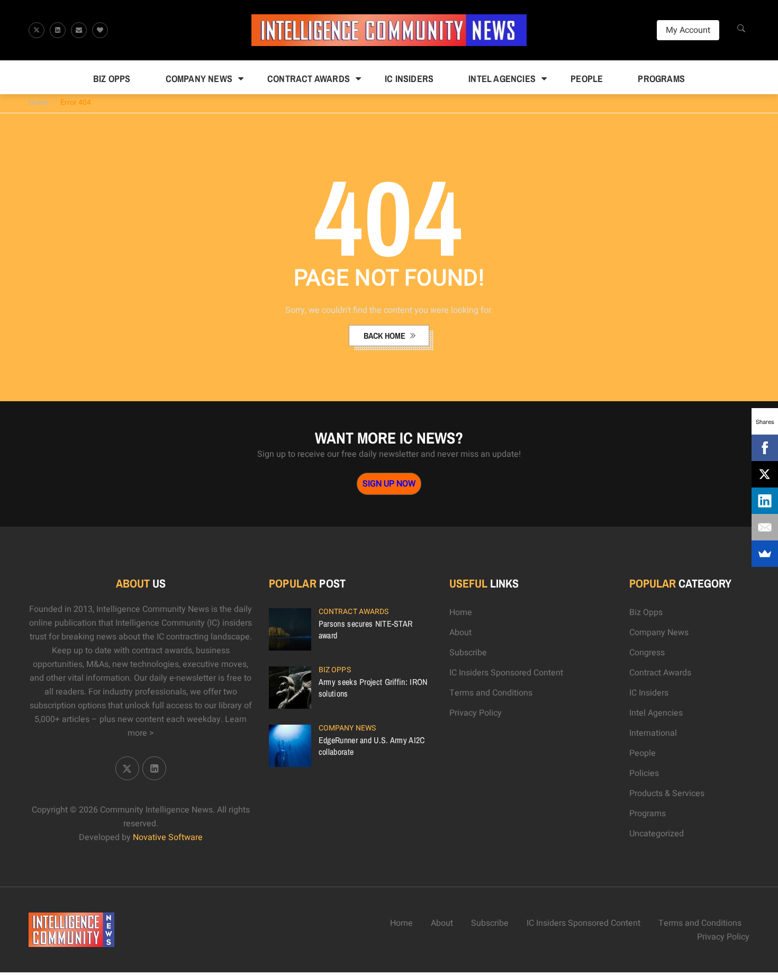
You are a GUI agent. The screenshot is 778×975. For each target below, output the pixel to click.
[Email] (765, 527)
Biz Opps (112, 78)
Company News (199, 78)
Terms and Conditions (490, 693)
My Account (688, 30)
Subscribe (468, 652)
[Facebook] (765, 448)
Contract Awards (308, 78)
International (653, 733)
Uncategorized (656, 833)
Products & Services (666, 793)
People (587, 78)
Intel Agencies (502, 78)
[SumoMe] (765, 553)
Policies (644, 773)
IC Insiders (409, 78)
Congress (647, 652)
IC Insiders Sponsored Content (506, 672)
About (460, 632)
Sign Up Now (389, 483)
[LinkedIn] (765, 501)
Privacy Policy (475, 713)
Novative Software (168, 837)
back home (386, 335)
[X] (765, 474)
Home (38, 102)
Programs (661, 78)
